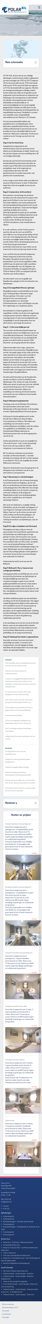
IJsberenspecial (8, 1216)
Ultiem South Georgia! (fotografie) (15, 1281)
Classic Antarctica (9, 1253)
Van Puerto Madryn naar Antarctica (15, 1271)
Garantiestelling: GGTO (10, 1307)
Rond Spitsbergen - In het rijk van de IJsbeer (18, 1221)
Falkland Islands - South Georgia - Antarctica (18, 1294)
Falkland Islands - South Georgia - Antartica (18, 1273)
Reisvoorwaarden (8, 1304)
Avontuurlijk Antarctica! (11, 1245)
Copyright (5, 1317)
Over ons (6, 1208)
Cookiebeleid (6, 1314)
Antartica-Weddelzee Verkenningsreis (16, 1263)
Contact (6, 1206)
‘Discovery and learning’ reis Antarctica (16, 1255)
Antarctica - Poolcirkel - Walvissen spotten (18, 1242)
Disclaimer (5, 1311)
